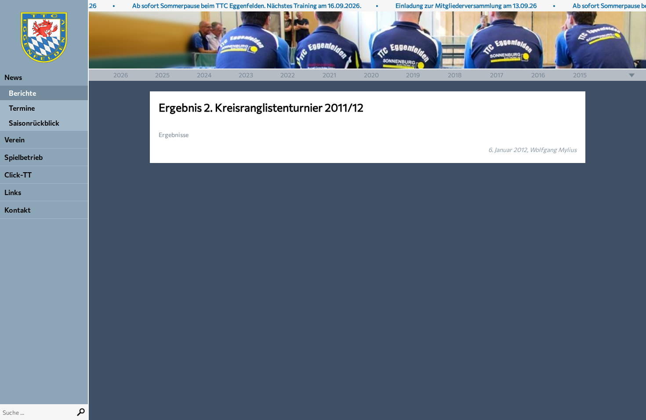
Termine (22, 108)
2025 (162, 75)
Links (12, 192)
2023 (246, 75)
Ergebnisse (174, 134)
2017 (496, 75)
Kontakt (17, 210)
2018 (455, 75)
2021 (329, 75)
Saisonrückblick (34, 123)
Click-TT (18, 174)
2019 (413, 75)
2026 (120, 75)
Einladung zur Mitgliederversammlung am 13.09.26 (459, 5)
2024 (204, 75)
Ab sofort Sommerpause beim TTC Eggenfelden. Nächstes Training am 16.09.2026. (239, 5)
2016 (538, 75)
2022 (287, 75)
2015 (580, 75)
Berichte (22, 93)
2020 (371, 75)
